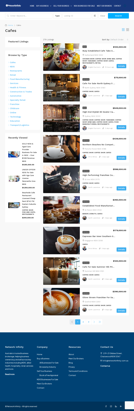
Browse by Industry (48, 367)
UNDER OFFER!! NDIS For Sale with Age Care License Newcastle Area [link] (28, 175)
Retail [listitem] (13, 75)
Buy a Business (42, 6)
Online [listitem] (13, 112)
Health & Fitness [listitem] (18, 87)
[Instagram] (111, 406)
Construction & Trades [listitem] (21, 92)
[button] (123, 29)
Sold (84, 46)
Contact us (105, 366)
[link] (61, 57)
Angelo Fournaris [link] (94, 67)
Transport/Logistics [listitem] (19, 125)
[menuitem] (125, 6)
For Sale (86, 79)
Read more (10, 374)
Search (118, 16)
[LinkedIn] (116, 406)
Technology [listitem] (15, 117)
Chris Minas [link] (92, 157)
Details (121, 66)
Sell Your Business (61, 6)
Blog (71, 362)
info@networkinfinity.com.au (115, 360)
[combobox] (119, 39)
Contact (117, 6)
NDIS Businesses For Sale (84, 6)
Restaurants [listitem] (16, 71)
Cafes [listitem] (13, 62)
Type (57, 16)
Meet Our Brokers (104, 6)
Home (32, 6)
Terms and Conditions (78, 371)
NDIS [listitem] (12, 66)
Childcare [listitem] (14, 108)
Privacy (72, 367)
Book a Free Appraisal (49, 375)
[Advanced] (94, 16)
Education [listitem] (15, 121)
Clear (102, 16)
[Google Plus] (121, 406)
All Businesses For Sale (49, 362)
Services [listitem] (14, 83)
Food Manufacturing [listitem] (19, 79)
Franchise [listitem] (14, 104)
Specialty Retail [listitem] (17, 100)
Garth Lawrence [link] (94, 96)
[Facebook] (106, 406)
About (71, 354)
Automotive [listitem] (15, 96)
